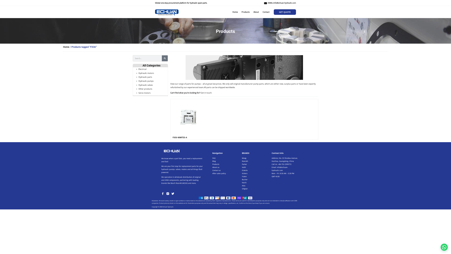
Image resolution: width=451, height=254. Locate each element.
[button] (285, 12)
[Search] (165, 58)
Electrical (142, 69)
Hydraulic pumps (146, 81)
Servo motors (144, 93)
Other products (145, 89)
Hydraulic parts (145, 77)
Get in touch (206, 92)
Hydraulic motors (146, 73)
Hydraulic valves (145, 85)
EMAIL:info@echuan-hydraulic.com (282, 3)
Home (66, 47)
